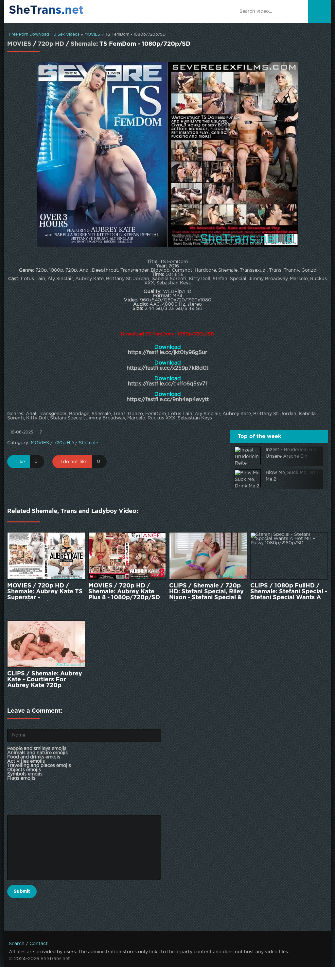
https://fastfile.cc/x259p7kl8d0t (167, 368)
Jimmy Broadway (105, 418)
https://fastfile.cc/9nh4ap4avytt (168, 399)
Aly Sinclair (207, 414)
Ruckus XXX (161, 418)
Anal (31, 414)
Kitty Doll (37, 418)
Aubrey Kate (236, 414)
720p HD (51, 44)
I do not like (74, 462)
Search (17, 944)
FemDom (155, 414)
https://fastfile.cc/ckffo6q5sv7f (167, 384)
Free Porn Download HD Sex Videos (44, 34)
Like (20, 462)
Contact (38, 944)
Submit (22, 891)
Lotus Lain (180, 414)
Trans (119, 414)
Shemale (83, 44)
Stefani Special (67, 418)
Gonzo (135, 414)
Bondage (79, 414)
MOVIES (92, 34)
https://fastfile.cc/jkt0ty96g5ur (167, 352)
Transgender (53, 414)
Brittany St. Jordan (274, 414)
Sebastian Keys (195, 418)
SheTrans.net (46, 10)
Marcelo (136, 418)
